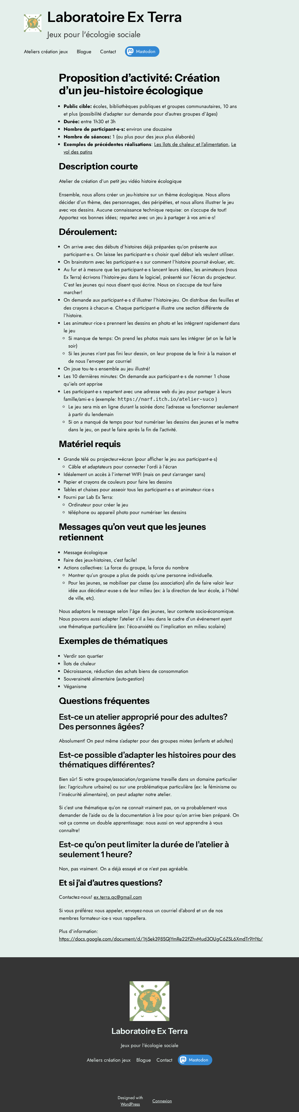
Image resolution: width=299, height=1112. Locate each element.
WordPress (130, 1104)
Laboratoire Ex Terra (114, 16)
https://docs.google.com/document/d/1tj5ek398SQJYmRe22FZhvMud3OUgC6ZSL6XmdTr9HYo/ (161, 938)
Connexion (162, 1101)
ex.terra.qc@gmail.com (118, 896)
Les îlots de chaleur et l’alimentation (191, 144)
